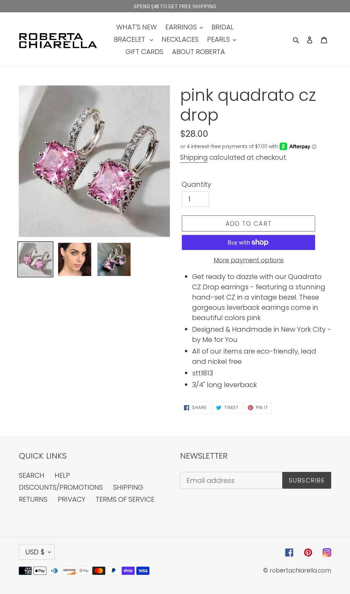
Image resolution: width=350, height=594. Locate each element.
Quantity (196, 184)
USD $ (35, 552)
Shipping (194, 157)
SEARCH (31, 475)
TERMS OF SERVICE (125, 499)
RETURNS (33, 499)
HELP (62, 475)
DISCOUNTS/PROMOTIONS (61, 487)
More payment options (249, 260)
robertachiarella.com (300, 570)
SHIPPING (128, 487)
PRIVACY (71, 499)
